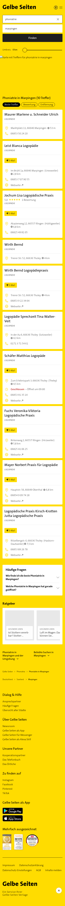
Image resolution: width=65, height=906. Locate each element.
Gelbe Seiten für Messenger (17, 735)
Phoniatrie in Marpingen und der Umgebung (13, 655)
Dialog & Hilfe (12, 695)
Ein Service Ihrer (15, 893)
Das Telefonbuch (11, 759)
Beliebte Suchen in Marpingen (43, 654)
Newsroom (9, 726)
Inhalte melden (53, 870)
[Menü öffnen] (60, 7)
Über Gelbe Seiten (15, 719)
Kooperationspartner (14, 755)
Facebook (8, 784)
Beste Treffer (11, 104)
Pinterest (7, 788)
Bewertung (29, 104)
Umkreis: (10, 49)
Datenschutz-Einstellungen (17, 870)
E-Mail (12, 160)
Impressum (9, 865)
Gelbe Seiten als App (13, 730)
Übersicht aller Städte (14, 710)
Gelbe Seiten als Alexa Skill (17, 739)
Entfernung (47, 104)
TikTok (6, 793)
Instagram (8, 780)
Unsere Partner (13, 749)
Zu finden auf (12, 773)
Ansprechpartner (12, 701)
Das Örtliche (9, 764)
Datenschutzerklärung (31, 865)
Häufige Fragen (11, 705)
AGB (38, 870)
